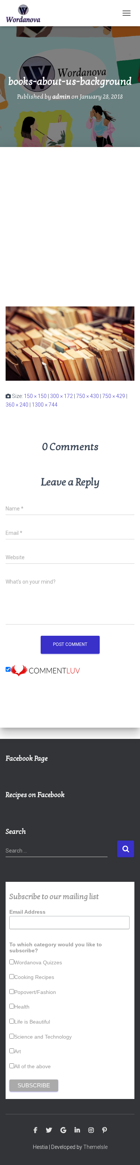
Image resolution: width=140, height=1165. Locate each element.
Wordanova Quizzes (38, 962)
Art (17, 1051)
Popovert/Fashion (35, 992)
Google (63, 1130)
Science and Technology (43, 1037)
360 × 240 (17, 405)
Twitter (49, 1130)
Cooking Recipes (34, 977)
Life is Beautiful (32, 1022)
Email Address (27, 912)
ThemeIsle (95, 1147)
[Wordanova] (26, 13)
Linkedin (77, 1130)
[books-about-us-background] (70, 343)
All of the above (32, 1066)
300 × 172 (61, 396)
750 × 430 (87, 396)
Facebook (35, 1130)
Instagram (91, 1130)
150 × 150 (35, 396)
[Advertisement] (70, 221)
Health (21, 1007)
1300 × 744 (44, 405)
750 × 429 (113, 396)
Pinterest (105, 1130)
